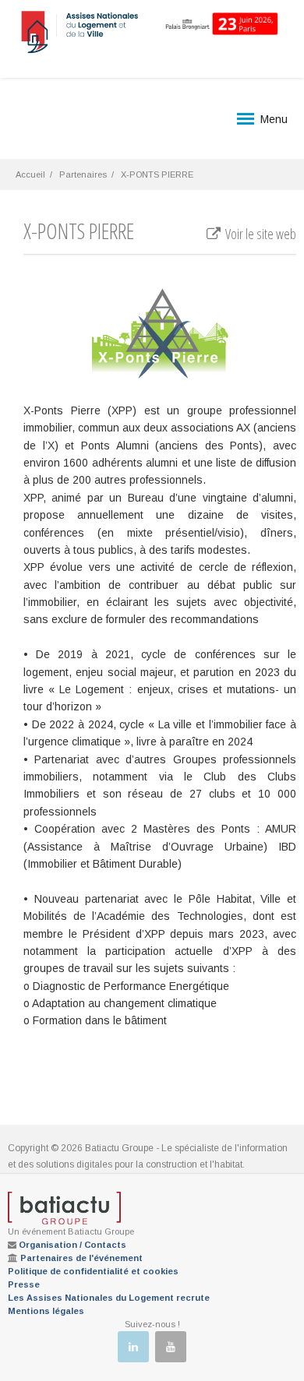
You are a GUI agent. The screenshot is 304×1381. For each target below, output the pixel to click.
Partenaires (83, 174)
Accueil (30, 174)
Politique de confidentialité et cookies (93, 1271)
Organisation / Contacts (72, 1244)
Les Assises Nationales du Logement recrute (109, 1297)
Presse (24, 1284)
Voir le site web (259, 233)
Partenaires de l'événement (81, 1258)
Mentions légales (46, 1311)
